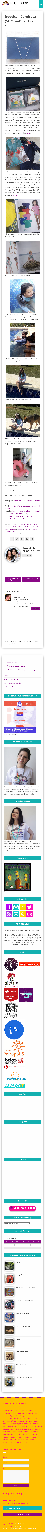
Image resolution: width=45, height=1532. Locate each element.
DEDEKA (13, 529)
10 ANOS (22, 524)
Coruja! (18, 1339)
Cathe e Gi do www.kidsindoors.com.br (31, 550)
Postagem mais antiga (33, 579)
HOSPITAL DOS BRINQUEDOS (25, 1288)
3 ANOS (34, 524)
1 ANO (16, 524)
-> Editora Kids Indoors (12, 662)
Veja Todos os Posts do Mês (22, 1248)
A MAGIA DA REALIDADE (24, 1378)
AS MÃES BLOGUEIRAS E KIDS (14, 666)
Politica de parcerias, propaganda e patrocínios (19, 1528)
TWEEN (14, 531)
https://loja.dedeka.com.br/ (21, 516)
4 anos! (18, 1262)
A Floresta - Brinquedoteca (24, 1301)
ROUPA (34, 529)
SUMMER (8, 531)
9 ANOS (36, 527)
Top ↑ (40, 1528)
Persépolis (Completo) (23, 1275)
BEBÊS (7, 529)
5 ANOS (12, 527)
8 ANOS (30, 527)
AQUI (28, 133)
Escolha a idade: (24, 1207)
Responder (35, 608)
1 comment (9, 25)
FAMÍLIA (20, 529)
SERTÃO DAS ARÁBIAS (23, 1352)
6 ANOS (18, 527)
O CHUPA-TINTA (21, 1365)
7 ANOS (24, 527)
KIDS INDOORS (19, 1524)
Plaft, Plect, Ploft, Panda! (12, 683)
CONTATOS (7, 675)
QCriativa (17, 1526)
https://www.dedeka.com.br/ (20, 519)
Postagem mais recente (12, 579)
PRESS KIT (27, 529)
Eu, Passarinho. (9, 687)
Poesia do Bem (19, 597)
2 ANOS (28, 524)
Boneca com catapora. (23, 1326)
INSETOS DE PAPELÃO (23, 1313)
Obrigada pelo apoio (11, 679)
